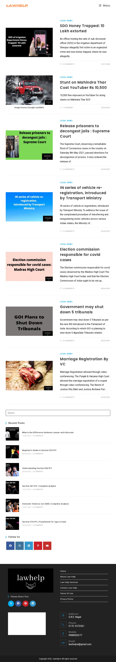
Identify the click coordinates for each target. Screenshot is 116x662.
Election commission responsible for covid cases (80, 254)
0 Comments (68, 64)
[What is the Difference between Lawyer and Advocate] (12, 433)
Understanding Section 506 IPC (37, 468)
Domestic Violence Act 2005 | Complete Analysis (45, 504)
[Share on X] (11, 604)
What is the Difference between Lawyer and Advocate (48, 432)
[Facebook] (10, 546)
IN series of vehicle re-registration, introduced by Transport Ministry (83, 193)
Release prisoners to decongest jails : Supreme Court (85, 131)
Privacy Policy (66, 599)
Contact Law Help (68, 588)
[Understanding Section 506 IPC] (12, 469)
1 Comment (68, 108)
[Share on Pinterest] (26, 604)
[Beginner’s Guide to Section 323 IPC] (12, 451)
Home (63, 571)
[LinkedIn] (29, 546)
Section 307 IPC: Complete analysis (39, 486)
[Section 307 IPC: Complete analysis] (12, 487)
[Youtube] (47, 546)
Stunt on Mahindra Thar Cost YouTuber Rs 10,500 (83, 85)
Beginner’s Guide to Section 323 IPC (39, 450)
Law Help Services (69, 582)
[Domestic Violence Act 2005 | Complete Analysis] (12, 505)
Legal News (66, 21)
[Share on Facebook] (18, 604)
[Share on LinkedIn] (33, 604)
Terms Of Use (66, 593)
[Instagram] (19, 546)
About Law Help (68, 577)
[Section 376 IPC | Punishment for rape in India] (12, 523)
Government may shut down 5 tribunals (81, 309)
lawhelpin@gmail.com (80, 644)
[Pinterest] (38, 546)
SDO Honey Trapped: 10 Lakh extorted (82, 28)
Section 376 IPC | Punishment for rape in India (44, 522)
